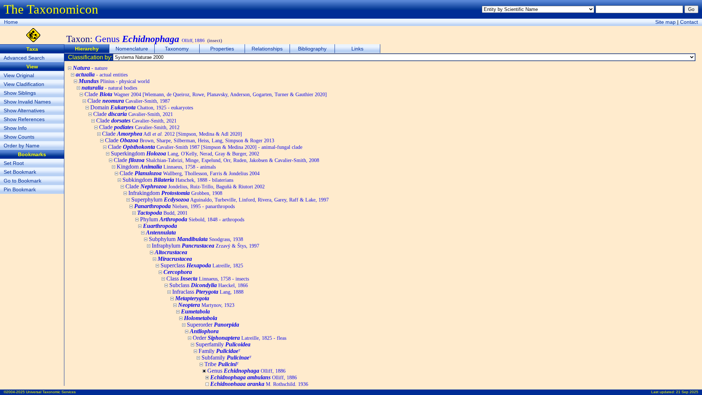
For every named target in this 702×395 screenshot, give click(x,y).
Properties (222, 49)
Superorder (213, 324)
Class (207, 278)
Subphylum (196, 239)
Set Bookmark (20, 172)
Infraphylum (205, 245)
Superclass (202, 265)
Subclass (208, 285)
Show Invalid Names (27, 102)
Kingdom (166, 166)
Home (11, 22)
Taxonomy (177, 49)
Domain (141, 107)
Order (239, 338)
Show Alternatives (24, 110)
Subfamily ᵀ (226, 357)
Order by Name (21, 145)
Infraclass (208, 292)
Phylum (192, 219)
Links (357, 49)
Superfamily (223, 344)
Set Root (14, 163)
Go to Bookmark (22, 181)
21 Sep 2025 (687, 392)
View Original (19, 75)
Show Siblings (20, 93)
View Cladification (24, 84)
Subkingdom (177, 180)
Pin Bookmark (20, 189)
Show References (24, 119)
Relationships (267, 49)
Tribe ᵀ (221, 364)
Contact (689, 22)
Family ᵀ (220, 351)
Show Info (15, 128)
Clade (205, 94)
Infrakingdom (175, 193)
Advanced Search (24, 58)
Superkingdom (185, 153)
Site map (665, 22)
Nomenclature (132, 49)
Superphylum (230, 199)
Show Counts (19, 137)
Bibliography (312, 49)
